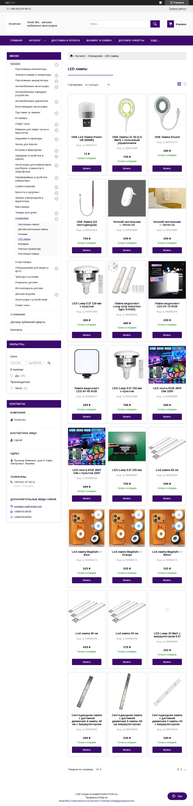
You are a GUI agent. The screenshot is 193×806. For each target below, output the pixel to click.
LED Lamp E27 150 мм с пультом (127, 390)
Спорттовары (23, 262)
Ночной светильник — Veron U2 (127, 223)
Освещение (95, 55)
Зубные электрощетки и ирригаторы (29, 199)
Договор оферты (131, 40)
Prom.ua (113, 794)
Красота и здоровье (27, 192)
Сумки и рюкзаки (25, 186)
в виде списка (184, 84)
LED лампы (24, 239)
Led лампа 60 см (167, 470)
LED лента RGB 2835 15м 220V (167, 390)
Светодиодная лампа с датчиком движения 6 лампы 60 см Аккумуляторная (127, 720)
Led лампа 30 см (127, 633)
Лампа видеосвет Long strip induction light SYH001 (127, 306)
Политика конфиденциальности (117, 801)
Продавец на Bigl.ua (96, 797)
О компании (18, 314)
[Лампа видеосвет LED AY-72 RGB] (167, 280)
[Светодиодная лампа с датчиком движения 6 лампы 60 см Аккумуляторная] (127, 691)
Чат (180, 796)
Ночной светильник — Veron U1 (167, 223)
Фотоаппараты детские (29, 288)
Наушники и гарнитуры (28, 138)
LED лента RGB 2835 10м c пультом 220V (87, 471)
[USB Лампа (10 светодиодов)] (86, 198)
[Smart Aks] (15, 30)
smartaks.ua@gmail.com (28, 506)
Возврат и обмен (99, 40)
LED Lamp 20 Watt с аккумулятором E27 (167, 635)
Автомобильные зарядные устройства (30, 93)
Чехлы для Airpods (26, 144)
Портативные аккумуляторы (31, 80)
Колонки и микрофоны (28, 149)
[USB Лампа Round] (167, 113)
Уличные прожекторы (29, 249)
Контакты (16, 329)
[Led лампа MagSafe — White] (167, 528)
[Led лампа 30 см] (127, 609)
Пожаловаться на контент (84, 801)
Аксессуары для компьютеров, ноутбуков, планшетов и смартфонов (33, 168)
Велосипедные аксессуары (31, 106)
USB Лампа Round (167, 137)
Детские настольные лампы (33, 229)
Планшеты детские (26, 282)
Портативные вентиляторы (31, 69)
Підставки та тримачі (27, 112)
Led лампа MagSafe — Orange (127, 553)
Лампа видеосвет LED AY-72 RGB (167, 305)
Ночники (22, 234)
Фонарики (23, 244)
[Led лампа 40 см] (86, 609)
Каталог (35, 40)
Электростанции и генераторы (33, 74)
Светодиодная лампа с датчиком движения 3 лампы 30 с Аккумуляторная (167, 720)
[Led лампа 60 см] (167, 446)
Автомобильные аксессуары (32, 86)
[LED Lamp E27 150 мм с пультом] (127, 364)
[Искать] (155, 24)
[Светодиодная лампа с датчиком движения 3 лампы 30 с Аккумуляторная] (167, 691)
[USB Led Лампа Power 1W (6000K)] (86, 113)
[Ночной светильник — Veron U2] (127, 198)
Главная (16, 40)
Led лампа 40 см (87, 633)
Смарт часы (22, 123)
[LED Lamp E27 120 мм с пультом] (86, 280)
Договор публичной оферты (28, 322)
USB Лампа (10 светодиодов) (87, 223)
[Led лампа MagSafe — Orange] (127, 528)
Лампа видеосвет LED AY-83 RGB (86, 390)
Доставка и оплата (65, 40)
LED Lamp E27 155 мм (127, 470)
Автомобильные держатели (31, 101)
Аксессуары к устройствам (31, 299)
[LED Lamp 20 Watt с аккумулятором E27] (167, 609)
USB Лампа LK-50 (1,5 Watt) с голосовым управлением (127, 140)
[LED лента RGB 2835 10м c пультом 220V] (86, 446)
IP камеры (21, 118)
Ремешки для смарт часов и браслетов (32, 131)
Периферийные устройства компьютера (31, 179)
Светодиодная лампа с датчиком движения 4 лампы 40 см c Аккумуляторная (87, 720)
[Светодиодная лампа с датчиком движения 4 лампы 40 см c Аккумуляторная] (86, 691)
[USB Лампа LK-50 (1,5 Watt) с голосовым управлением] (127, 113)
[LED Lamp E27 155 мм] (127, 446)
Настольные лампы (28, 224)
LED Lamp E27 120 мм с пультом (86, 305)
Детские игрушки (25, 293)
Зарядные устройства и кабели (29, 157)
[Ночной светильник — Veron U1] (167, 198)
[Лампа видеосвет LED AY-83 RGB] (86, 364)
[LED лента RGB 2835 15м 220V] (167, 364)
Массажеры (22, 206)
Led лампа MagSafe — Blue (87, 553)
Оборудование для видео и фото (31, 269)
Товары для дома (26, 212)
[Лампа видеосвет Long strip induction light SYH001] (127, 280)
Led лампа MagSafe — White (167, 553)
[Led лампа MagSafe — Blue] (86, 528)
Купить (87, 168)
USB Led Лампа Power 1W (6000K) (86, 138)
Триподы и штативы (27, 276)
